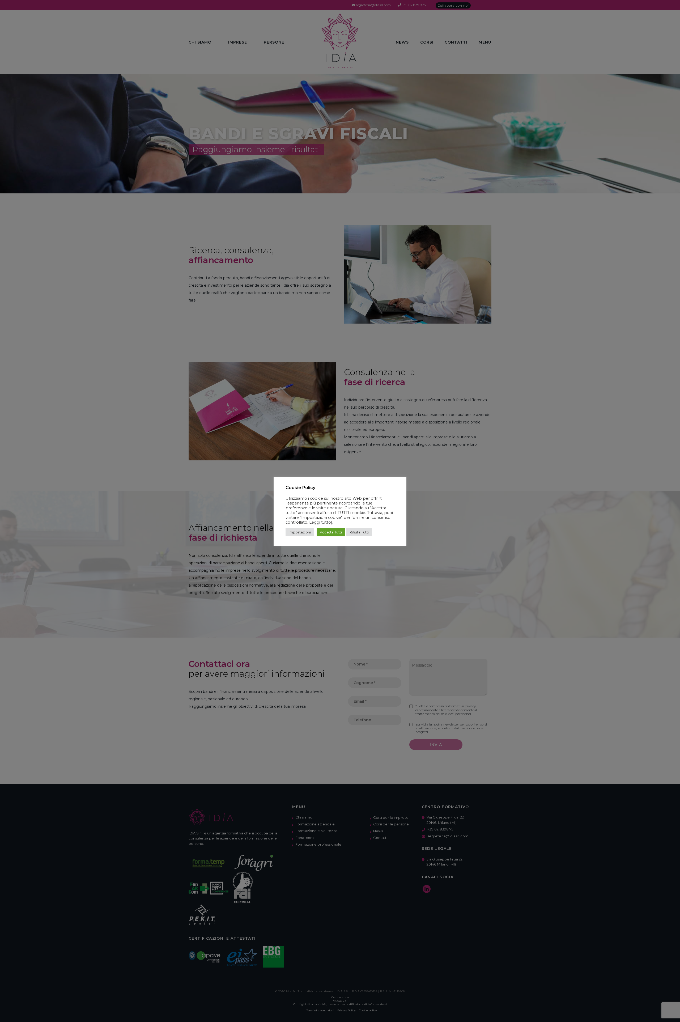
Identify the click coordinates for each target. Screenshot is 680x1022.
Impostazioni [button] (300, 532)
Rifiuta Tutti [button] (359, 532)
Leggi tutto (320, 522)
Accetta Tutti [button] (331, 532)
